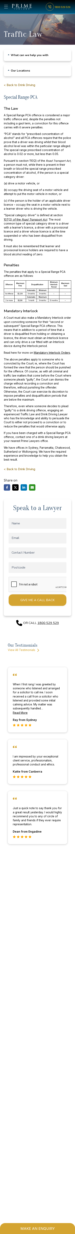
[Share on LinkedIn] (24, 487)
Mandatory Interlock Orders (52, 352)
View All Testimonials (22, 650)
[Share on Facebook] (7, 487)
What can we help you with (29, 55)
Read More (20, 712)
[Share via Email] (32, 487)
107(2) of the (25, 219)
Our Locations (20, 71)
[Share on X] (15, 487)
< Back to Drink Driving (19, 85)
